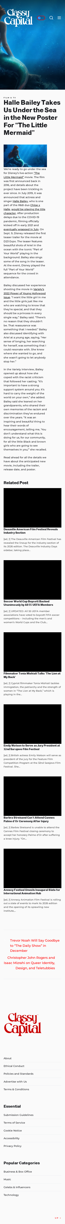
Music (7, 1179)
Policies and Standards (18, 1073)
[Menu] (59, 17)
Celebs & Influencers (17, 1187)
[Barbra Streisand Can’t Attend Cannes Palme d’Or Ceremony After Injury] (32, 796)
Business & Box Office (18, 1171)
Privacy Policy (12, 1146)
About (8, 1058)
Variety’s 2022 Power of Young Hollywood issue (25, 293)
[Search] (51, 17)
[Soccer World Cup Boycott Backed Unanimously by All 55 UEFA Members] (32, 580)
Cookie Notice (13, 1130)
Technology (11, 1195)
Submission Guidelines (18, 1115)
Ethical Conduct (14, 1066)
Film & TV (10, 98)
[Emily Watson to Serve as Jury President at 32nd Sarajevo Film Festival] (32, 724)
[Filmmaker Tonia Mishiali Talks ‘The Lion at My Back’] (32, 652)
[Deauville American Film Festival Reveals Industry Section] (32, 508)
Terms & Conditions (16, 1089)
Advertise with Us (15, 1081)
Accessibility (12, 1138)
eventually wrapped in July (21, 229)
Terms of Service (14, 1122)
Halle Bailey (20, 201)
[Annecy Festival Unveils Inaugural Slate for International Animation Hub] (32, 868)
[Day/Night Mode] (41, 17)
